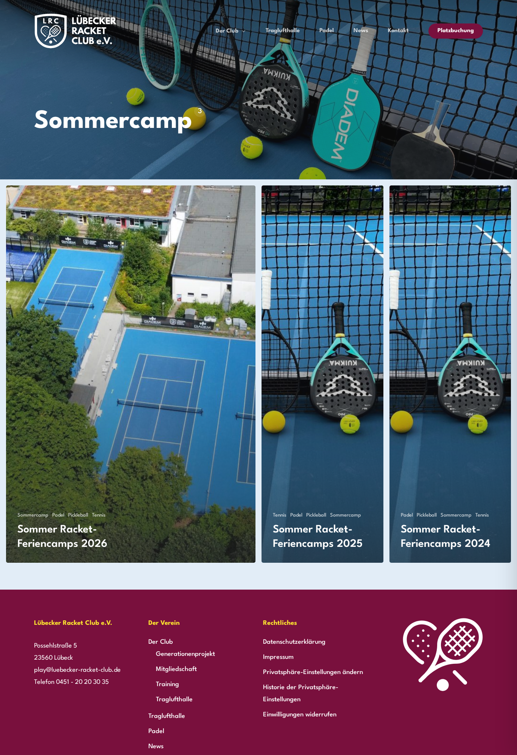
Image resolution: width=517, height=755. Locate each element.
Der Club (160, 642)
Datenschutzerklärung (294, 642)
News (156, 746)
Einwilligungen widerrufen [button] (299, 714)
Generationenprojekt (185, 654)
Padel (58, 515)
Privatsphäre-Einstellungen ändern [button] (313, 672)
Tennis (99, 515)
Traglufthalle (174, 699)
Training (167, 684)
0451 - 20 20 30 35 (82, 682)
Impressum (278, 657)
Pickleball (78, 515)
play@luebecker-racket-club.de (77, 670)
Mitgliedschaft (176, 669)
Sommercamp (32, 515)
